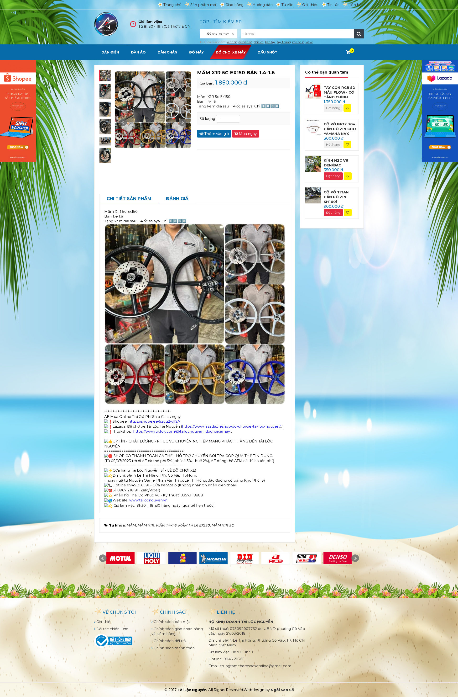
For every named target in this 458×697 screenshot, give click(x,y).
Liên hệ (354, 4)
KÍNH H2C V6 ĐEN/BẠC (336, 162)
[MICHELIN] (213, 558)
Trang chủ (172, 4)
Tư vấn (287, 4)
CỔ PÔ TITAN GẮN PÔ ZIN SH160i (336, 197)
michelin (298, 42)
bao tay (270, 42)
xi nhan (232, 42)
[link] (154, 421)
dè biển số (245, 42)
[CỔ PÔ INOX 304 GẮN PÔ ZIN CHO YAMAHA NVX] (313, 127)
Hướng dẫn (262, 4)
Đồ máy (196, 52)
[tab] (129, 199)
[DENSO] (337, 558)
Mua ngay (247, 133)
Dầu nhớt (267, 52)
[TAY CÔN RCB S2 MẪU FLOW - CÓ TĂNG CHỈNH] (313, 90)
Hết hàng (333, 108)
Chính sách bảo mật (171, 621)
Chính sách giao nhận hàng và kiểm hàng (177, 631)
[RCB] (275, 558)
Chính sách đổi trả (169, 640)
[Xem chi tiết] (348, 52)
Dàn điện (110, 52)
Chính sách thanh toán (174, 648)
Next (182, 122)
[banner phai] (440, 110)
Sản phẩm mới (203, 4)
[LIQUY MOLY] (151, 558)
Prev (123, 122)
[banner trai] (18, 110)
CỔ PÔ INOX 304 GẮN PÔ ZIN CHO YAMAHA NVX (340, 129)
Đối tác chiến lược (111, 629)
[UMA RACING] (306, 558)
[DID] (244, 558)
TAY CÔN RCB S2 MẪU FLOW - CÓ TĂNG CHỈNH (339, 92)
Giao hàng (234, 4)
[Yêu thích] (347, 108)
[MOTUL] (120, 558)
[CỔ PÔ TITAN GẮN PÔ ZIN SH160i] (313, 195)
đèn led (259, 42)
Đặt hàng (333, 176)
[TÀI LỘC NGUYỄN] (106, 23)
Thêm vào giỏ (216, 133)
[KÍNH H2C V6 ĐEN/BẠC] (313, 163)
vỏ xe (309, 42)
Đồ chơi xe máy (231, 52)
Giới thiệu (310, 4)
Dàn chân (167, 52)
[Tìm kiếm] (359, 33)
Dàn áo (138, 52)
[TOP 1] (182, 558)
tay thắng (284, 42)
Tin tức (333, 4)
